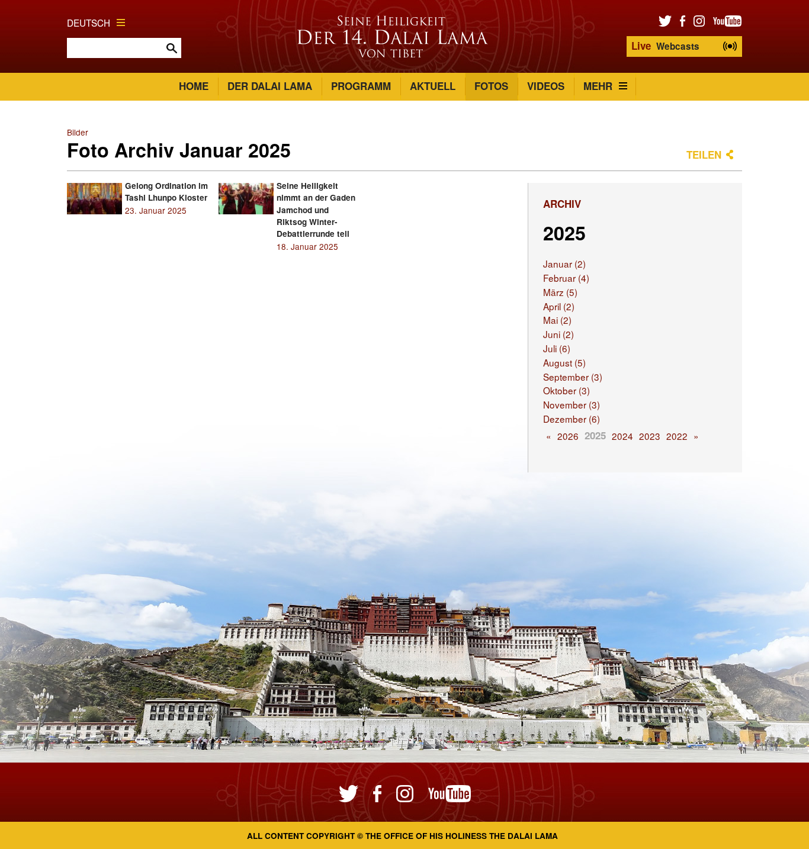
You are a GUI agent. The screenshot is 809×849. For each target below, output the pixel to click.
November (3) (571, 404)
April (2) (558, 306)
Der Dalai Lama (269, 86)
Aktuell (432, 86)
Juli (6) (556, 348)
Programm (361, 86)
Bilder (77, 132)
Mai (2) (557, 319)
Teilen (703, 154)
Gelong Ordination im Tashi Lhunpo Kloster (166, 191)
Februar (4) (566, 277)
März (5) (560, 291)
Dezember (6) (571, 418)
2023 (649, 435)
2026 (568, 435)
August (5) (564, 362)
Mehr (597, 86)
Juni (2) (558, 333)
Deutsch (88, 22)
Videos (545, 86)
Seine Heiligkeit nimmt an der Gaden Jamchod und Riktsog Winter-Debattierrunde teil (316, 210)
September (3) (572, 376)
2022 (677, 435)
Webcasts (665, 45)
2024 (622, 435)
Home (193, 86)
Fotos (491, 86)
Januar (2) (564, 263)
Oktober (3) (566, 390)
